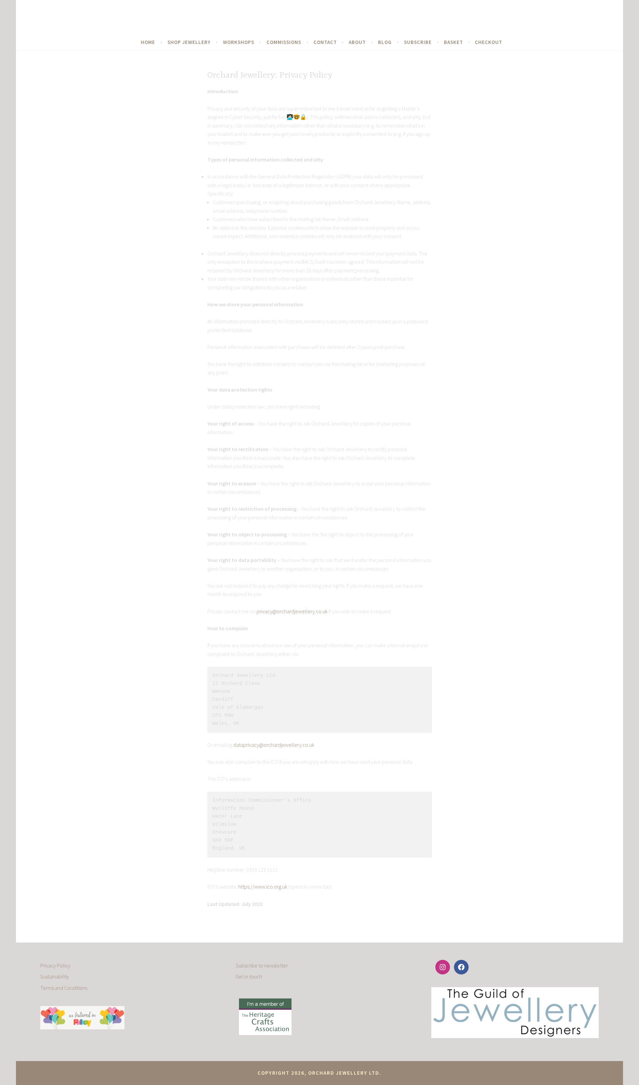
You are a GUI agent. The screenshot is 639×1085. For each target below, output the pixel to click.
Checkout (488, 42)
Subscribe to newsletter (262, 965)
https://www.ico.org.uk (263, 886)
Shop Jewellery (189, 42)
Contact (325, 42)
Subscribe (418, 42)
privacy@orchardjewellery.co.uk (292, 611)
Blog (385, 42)
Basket (453, 42)
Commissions (284, 42)
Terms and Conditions (63, 987)
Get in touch (249, 976)
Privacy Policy (55, 965)
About (357, 42)
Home (148, 42)
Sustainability (54, 976)
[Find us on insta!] (442, 967)
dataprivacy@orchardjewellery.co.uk (273, 744)
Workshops (238, 42)
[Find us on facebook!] (461, 967)
